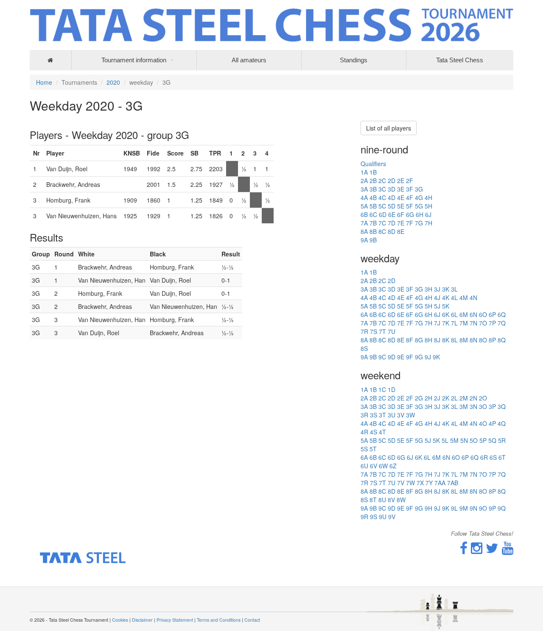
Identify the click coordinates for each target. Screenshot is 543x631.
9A (364, 240)
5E (400, 206)
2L (454, 398)
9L (454, 508)
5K (445, 306)
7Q (502, 323)
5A (364, 206)
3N (473, 406)
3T (382, 415)
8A (364, 231)
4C (382, 197)
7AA (439, 482)
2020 (113, 82)
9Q (502, 508)
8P (492, 340)
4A (364, 197)
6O (483, 314)
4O (483, 423)
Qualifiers (373, 163)
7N (473, 323)
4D (391, 197)
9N (473, 508)
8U (382, 499)
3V (400, 415)
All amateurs (249, 60)
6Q (502, 314)
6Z (393, 465)
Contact (252, 620)
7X (420, 482)
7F (409, 223)
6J (428, 214)
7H (428, 223)
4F (409, 197)
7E (400, 223)
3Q (502, 406)
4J (437, 297)
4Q (502, 423)
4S (373, 432)
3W (410, 415)
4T (382, 432)
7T (382, 331)
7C (382, 223)
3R (364, 415)
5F (409, 206)
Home (44, 82)
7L (454, 323)
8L (454, 340)
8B (373, 231)
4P (492, 423)
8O (483, 340)
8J (437, 340)
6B (364, 214)
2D (391, 180)
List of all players (388, 128)
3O (483, 406)
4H (428, 197)
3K (445, 289)
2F (409, 180)
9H (428, 508)
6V (373, 465)
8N (473, 340)
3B (373, 189)
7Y (429, 482)
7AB (452, 482)
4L (454, 297)
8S (364, 348)
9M (463, 508)
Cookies (120, 620)
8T (373, 499)
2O (483, 398)
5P (483, 440)
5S (364, 449)
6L (454, 314)
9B (373, 240)
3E (400, 189)
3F (409, 189)
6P (492, 314)
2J (437, 398)
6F (400, 214)
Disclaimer (142, 620)
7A (364, 223)
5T (373, 449)
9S (373, 516)
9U (382, 516)
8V (391, 499)
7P (492, 323)
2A (364, 180)
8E (400, 231)
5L (445, 440)
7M (463, 323)
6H (419, 214)
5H (428, 206)
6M (463, 314)
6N (473, 314)
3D (391, 189)
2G (419, 398)
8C (382, 231)
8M (463, 340)
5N (464, 440)
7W (410, 482)
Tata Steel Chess (459, 60)
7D (391, 223)
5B (373, 206)
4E (400, 197)
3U (391, 415)
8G (419, 340)
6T (502, 457)
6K (445, 314)
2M (463, 398)
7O (483, 323)
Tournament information (133, 60)
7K (445, 323)
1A (364, 172)
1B (373, 172)
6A (364, 314)
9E (400, 357)
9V (391, 516)
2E (400, 180)
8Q (502, 340)
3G (419, 189)
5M (454, 440)
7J (437, 323)
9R (364, 516)
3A (364, 189)
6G (410, 214)
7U (391, 331)
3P (492, 406)
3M (463, 406)
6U (364, 465)
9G (419, 357)
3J (437, 289)
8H (428, 340)
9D (391, 357)
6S (493, 457)
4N (473, 297)
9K (436, 357)
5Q (492, 440)
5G (419, 206)
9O (483, 508)
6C (373, 214)
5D (391, 206)
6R (484, 457)
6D (382, 214)
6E (391, 214)
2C (382, 180)
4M (463, 297)
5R (502, 440)
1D (391, 389)
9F (409, 357)
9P (492, 508)
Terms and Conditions (219, 620)
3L (454, 289)
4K (445, 297)
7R (364, 331)
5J (437, 306)
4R (364, 432)
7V (400, 482)
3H (428, 289)
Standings (353, 60)
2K (445, 398)
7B (373, 223)
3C (382, 189)
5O (474, 440)
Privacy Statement (175, 620)
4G (419, 197)
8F (409, 340)
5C (382, 206)
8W (401, 499)
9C (382, 357)
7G (419, 223)
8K (445, 340)
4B (373, 197)
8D (391, 231)
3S (373, 415)
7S (373, 331)
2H (428, 398)
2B (373, 180)
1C (382, 389)
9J (428, 357)
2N (473, 398)
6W (383, 465)
